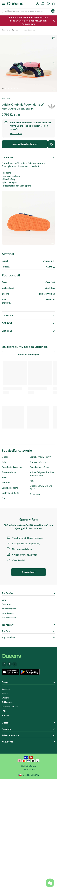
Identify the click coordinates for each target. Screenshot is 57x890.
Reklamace (7, 702)
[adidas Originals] (51, 106)
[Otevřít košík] (53, 3)
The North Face (9, 617)
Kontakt (5, 715)
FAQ (4, 711)
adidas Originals (47, 293)
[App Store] (10, 672)
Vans (4, 600)
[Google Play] (30, 672)
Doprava (7, 323)
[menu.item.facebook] (4, 664)
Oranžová (50, 282)
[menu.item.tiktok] (14, 664)
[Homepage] (28, 656)
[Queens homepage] (15, 3)
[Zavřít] (53, 20)
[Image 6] (17, 88)
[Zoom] (53, 38)
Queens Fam (37, 525)
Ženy (4, 498)
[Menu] (3, 3)
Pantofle (6, 482)
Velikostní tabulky (10, 706)
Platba (4, 693)
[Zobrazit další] (53, 63)
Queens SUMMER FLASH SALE (42, 487)
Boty (4, 462)
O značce (7, 315)
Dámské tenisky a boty (12, 467)
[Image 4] (11, 88)
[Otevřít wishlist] (48, 3)
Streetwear (35, 494)
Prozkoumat (16, 133)
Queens (6, 457)
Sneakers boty (9, 472)
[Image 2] (5, 88)
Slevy (4, 477)
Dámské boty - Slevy (39, 467)
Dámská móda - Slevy (40, 457)
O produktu (9, 157)
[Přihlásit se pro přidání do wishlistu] (51, 144)
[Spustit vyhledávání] (53, 11)
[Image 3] (8, 88)
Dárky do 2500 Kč (10, 493)
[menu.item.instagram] (9, 664)
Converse (6, 604)
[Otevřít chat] (50, 883)
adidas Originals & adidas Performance (42, 474)
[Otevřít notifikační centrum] (42, 3)
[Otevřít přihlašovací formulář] (37, 3)
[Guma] (54, 267)
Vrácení (7, 331)
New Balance (8, 613)
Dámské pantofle (10, 488)
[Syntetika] (54, 261)
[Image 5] (14, 88)
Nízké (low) (50, 288)
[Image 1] (2, 88)
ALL (31, 480)
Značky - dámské (38, 462)
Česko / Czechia (31, 775)
